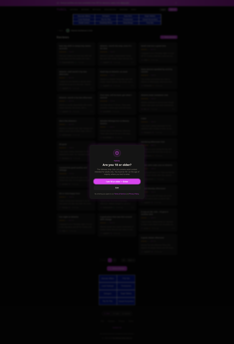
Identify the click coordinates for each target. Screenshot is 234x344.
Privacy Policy (134, 194)
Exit (117, 188)
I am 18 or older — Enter (117, 181)
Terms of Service (120, 194)
